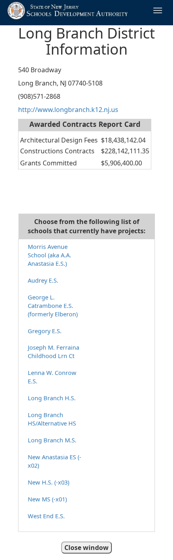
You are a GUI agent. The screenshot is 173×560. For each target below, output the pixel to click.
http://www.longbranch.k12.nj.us (68, 109)
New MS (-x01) (47, 499)
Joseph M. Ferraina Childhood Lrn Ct (53, 351)
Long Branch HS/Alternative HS (52, 419)
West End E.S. (46, 516)
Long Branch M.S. (52, 440)
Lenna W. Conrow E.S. (52, 377)
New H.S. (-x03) (48, 482)
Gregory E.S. (45, 331)
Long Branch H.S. (52, 398)
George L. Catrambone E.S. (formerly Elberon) (53, 305)
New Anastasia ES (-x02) (54, 461)
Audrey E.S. (43, 280)
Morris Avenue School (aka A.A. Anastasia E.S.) (49, 254)
